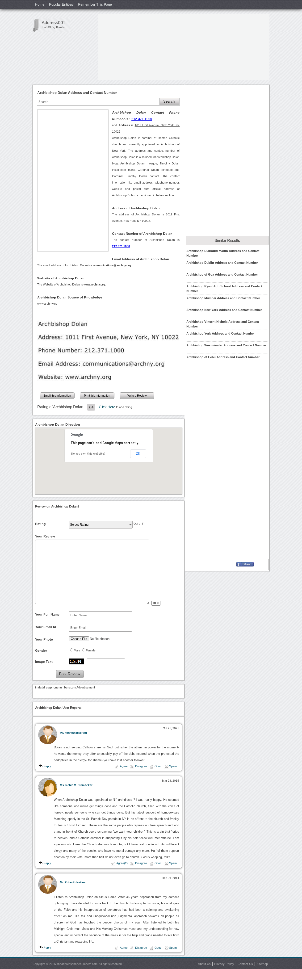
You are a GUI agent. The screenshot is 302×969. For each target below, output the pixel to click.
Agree (124, 766)
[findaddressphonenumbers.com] (51, 25)
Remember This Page (95, 4)
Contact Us (245, 964)
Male (77, 650)
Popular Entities (61, 4)
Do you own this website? (88, 453)
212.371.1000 (141, 119)
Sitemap (262, 964)
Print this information (97, 395)
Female (91, 650)
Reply (47, 766)
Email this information (57, 395)
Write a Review (137, 395)
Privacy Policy (224, 964)
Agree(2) (122, 863)
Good (158, 766)
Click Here (107, 407)
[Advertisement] (183, 47)
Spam (173, 766)
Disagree (141, 766)
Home (39, 4)
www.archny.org (47, 303)
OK (138, 454)
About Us (204, 964)
